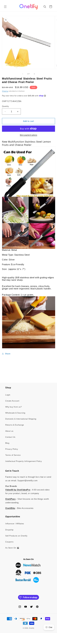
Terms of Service (13, 455)
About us (9, 431)
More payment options (28, 135)
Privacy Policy (11, 449)
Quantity (5, 106)
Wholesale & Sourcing (15, 413)
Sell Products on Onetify (16, 536)
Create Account (12, 401)
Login (7, 395)
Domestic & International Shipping (20, 419)
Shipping (5, 91)
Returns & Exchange (14, 425)
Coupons (9, 542)
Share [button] (7, 354)
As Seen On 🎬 (12, 548)
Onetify (31, 628)
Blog (7, 443)
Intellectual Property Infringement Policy (23, 461)
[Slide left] (23, 74)
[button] (5, 7)
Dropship (9, 530)
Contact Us (10, 437)
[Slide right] (34, 74)
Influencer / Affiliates (14, 524)
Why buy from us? (13, 407)
